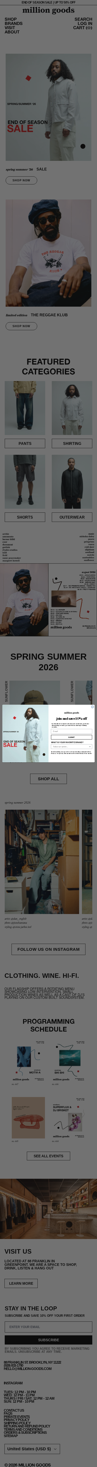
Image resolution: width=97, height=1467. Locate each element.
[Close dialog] (92, 707)
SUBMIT (71, 737)
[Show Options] (90, 746)
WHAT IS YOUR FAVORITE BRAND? (67, 742)
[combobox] (71, 746)
